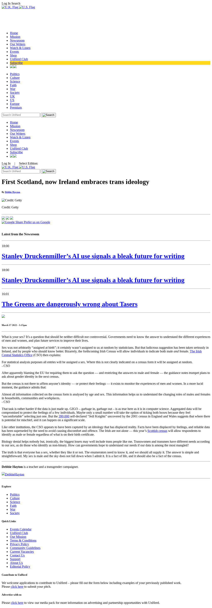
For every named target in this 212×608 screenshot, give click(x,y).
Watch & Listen (20, 48)
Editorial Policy (20, 566)
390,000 (64, 416)
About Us (16, 563)
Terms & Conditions (23, 540)
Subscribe (16, 63)
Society (15, 92)
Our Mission (18, 536)
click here (17, 586)
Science (15, 81)
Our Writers (17, 44)
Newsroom (17, 40)
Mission (15, 36)
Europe (14, 104)
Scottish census (157, 431)
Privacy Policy (19, 544)
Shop (13, 55)
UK (12, 96)
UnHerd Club (19, 59)
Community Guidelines (25, 548)
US (12, 100)
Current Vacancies (22, 551)
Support (15, 559)
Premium (16, 107)
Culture (15, 77)
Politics (14, 74)
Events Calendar (20, 529)
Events (14, 51)
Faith (13, 85)
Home (14, 33)
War (12, 89)
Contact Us (17, 555)
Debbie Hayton (12, 192)
